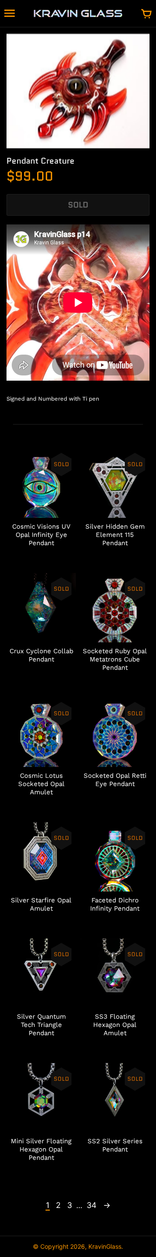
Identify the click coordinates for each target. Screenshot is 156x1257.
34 (92, 1205)
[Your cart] (146, 14)
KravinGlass (104, 1246)
